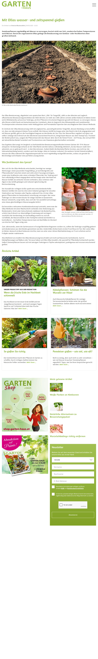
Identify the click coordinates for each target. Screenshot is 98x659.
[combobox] (73, 459)
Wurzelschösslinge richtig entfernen (67, 436)
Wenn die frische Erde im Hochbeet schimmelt (22, 294)
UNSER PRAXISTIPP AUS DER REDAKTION (20, 289)
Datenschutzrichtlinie (75, 488)
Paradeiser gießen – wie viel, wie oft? (72, 351)
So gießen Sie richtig (14, 351)
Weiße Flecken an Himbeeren (64, 394)
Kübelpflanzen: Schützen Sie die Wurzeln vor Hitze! (70, 291)
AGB (62, 488)
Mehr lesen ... (23, 308)
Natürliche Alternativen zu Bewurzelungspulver (63, 415)
